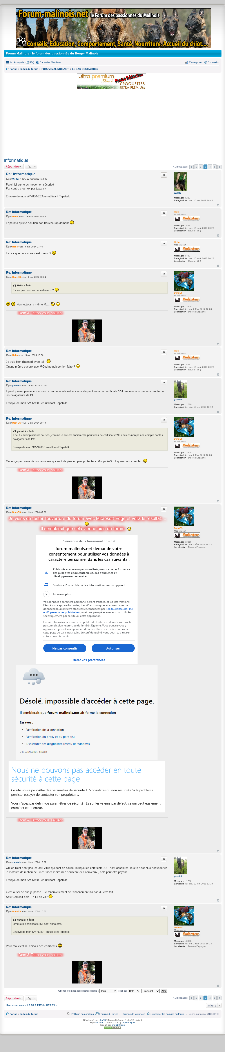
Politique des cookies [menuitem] (82, 1014)
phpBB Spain (129, 1022)
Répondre (12, 166)
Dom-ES (178, 293)
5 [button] (214, 167)
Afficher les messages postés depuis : (78, 990)
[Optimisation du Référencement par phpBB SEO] (112, 1028)
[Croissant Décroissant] (150, 990)
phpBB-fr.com (118, 1025)
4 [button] (210, 167)
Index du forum (29, 1014)
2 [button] (200, 167)
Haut (218, 205)
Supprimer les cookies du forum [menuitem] (167, 1014)
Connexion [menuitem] (213, 62)
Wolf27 (177, 193)
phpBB (102, 1020)
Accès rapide (17, 62)
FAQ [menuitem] (31, 62)
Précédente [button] (191, 167)
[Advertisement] (112, 123)
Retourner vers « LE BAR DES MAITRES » (31, 1005)
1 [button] (196, 167)
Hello (177, 212)
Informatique (16, 160)
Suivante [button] (219, 167)
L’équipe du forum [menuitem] (108, 1014)
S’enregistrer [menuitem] (195, 62)
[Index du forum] (114, 46)
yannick (178, 399)
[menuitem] (133, 1014)
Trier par (123, 990)
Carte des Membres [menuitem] (50, 62)
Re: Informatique (20, 174)
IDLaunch (100, 1022)
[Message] (7, 179)
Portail (13, 69)
